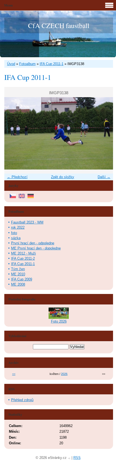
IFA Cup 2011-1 (51, 64)
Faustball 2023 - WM (27, 222)
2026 (64, 373)
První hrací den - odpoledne (32, 243)
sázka (16, 238)
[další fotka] (104, 133)
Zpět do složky (62, 177)
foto (14, 233)
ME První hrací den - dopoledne (36, 248)
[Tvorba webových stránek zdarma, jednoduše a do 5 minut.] (69, 458)
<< (13, 373)
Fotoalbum (27, 64)
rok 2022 (18, 227)
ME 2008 (18, 284)
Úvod (11, 64)
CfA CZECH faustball (58, 25)
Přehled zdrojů (22, 400)
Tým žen (18, 269)
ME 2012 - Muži (23, 253)
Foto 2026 (59, 321)
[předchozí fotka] (13, 133)
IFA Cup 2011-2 (23, 258)
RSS (77, 458)
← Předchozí (17, 177)
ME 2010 (18, 274)
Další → (104, 177)
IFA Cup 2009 (21, 279)
